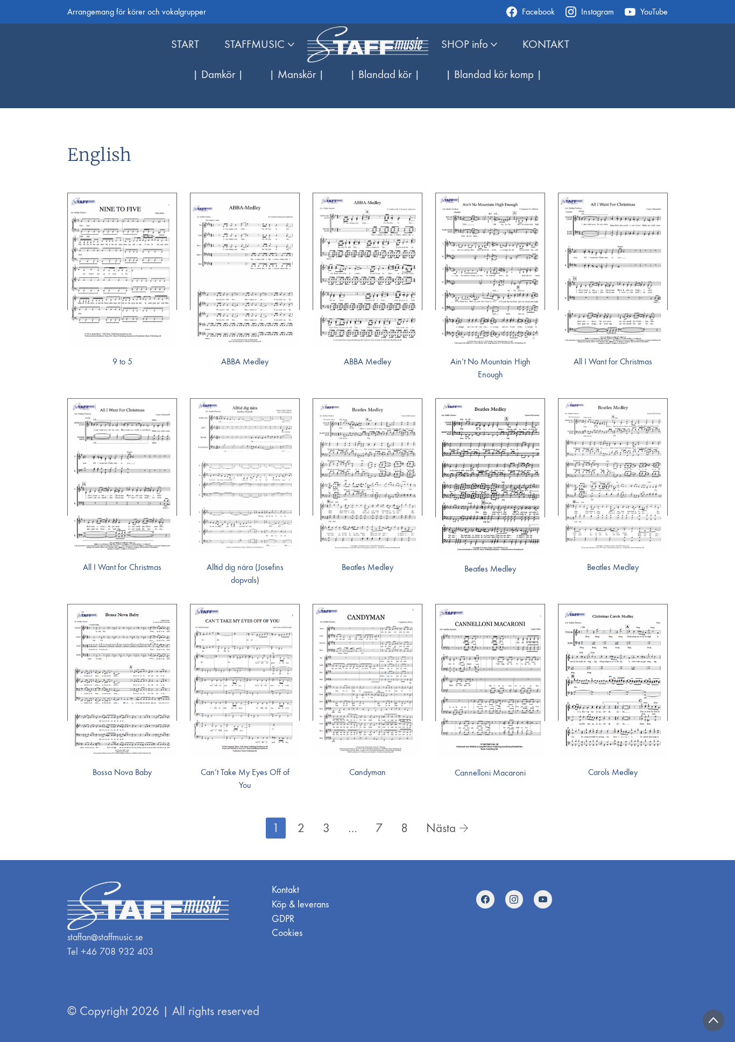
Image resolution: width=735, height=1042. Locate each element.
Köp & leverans (300, 904)
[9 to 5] (122, 270)
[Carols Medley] (613, 681)
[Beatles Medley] (367, 476)
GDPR (283, 919)
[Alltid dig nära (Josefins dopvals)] (244, 476)
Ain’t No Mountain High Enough (490, 367)
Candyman (367, 772)
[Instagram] (514, 899)
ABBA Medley (244, 361)
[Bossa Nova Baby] (122, 681)
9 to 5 (122, 361)
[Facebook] (485, 899)
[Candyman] (367, 681)
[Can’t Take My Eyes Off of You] (244, 681)
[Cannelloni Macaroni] (490, 681)
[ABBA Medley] (244, 270)
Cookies (287, 933)
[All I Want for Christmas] (613, 270)
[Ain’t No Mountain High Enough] (490, 270)
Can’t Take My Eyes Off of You (245, 778)
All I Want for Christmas (613, 361)
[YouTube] (543, 899)
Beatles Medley (367, 567)
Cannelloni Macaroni (490, 773)
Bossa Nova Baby (122, 772)
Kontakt (285, 890)
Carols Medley (613, 772)
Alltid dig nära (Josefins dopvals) (245, 573)
